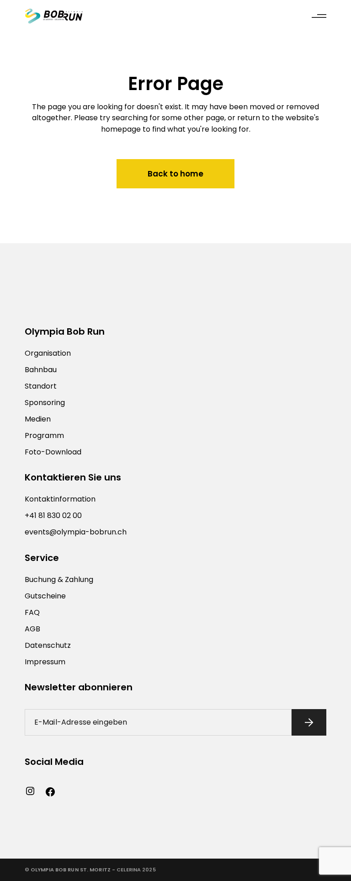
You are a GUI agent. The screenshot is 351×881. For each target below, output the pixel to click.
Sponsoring (45, 402)
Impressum (45, 662)
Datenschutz (48, 645)
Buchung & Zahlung (59, 579)
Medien (38, 419)
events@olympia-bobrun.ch (76, 532)
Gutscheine (45, 596)
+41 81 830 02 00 (53, 515)
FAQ (32, 612)
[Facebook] (50, 791)
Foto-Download (53, 452)
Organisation (48, 353)
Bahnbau (41, 369)
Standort (41, 386)
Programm (44, 435)
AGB (32, 629)
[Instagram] (30, 790)
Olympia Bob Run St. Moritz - (73, 869)
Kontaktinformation (60, 499)
